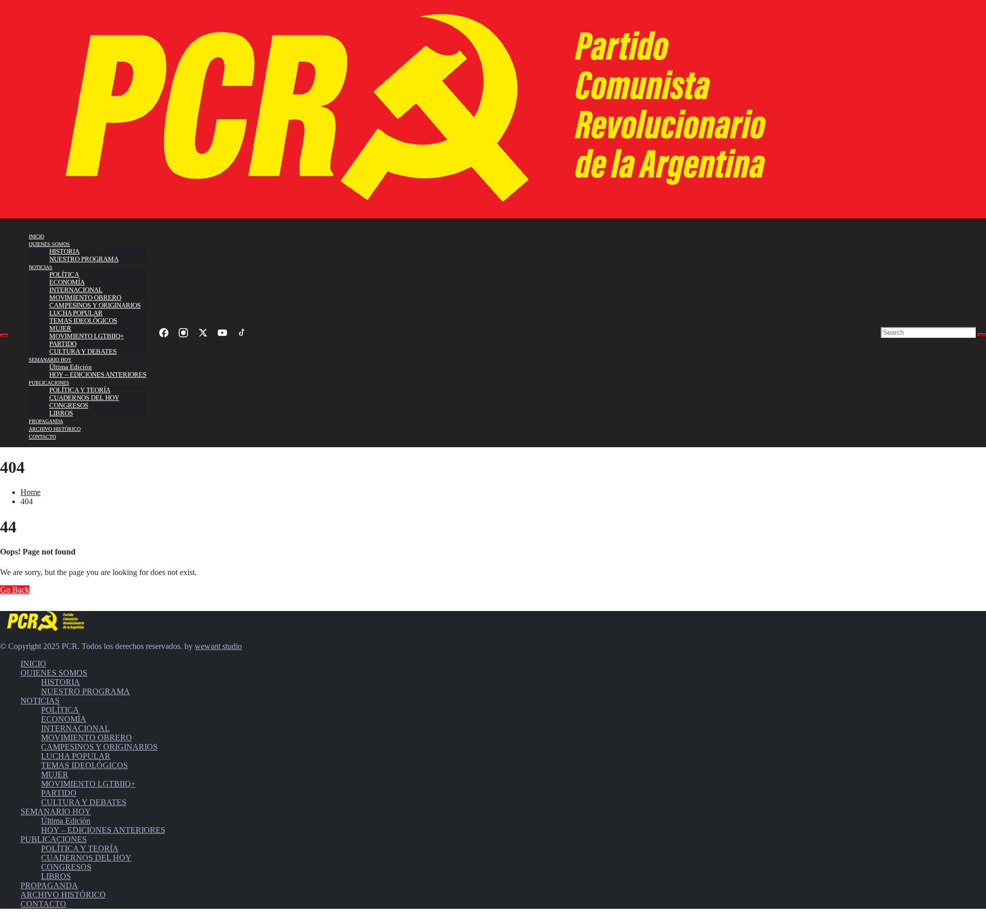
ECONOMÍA (67, 282)
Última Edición (70, 367)
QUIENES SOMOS (49, 244)
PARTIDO (63, 344)
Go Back (14, 589)
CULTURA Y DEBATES (83, 351)
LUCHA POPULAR (76, 313)
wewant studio (218, 646)
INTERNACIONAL (76, 290)
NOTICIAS (40, 267)
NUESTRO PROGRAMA (84, 259)
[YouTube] (222, 333)
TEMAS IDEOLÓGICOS (83, 320)
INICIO (36, 236)
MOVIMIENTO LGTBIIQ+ (86, 336)
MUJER (60, 328)
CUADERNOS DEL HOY (84, 398)
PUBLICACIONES (49, 383)
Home (31, 492)
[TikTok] (242, 333)
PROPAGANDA (46, 421)
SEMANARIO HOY (50, 359)
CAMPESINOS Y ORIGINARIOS (95, 305)
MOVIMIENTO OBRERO (85, 297)
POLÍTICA (64, 274)
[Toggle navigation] (4, 335)
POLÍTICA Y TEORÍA (79, 390)
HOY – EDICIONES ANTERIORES (97, 374)
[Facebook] (164, 333)
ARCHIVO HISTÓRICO (55, 429)
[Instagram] (183, 333)
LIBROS (61, 413)
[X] (203, 333)
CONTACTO (42, 437)
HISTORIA (64, 251)
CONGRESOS (68, 405)
